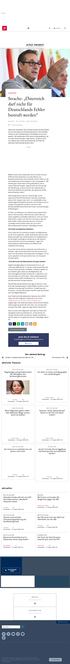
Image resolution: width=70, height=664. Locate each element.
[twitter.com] (8, 634)
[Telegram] (23, 634)
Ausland (11, 121)
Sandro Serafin (15, 438)
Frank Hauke (40, 545)
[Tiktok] (4, 638)
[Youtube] (13, 634)
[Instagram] (18, 634)
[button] (28, 28)
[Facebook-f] (4, 634)
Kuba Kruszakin (49, 397)
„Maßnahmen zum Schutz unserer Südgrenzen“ (24, 301)
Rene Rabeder (7, 545)
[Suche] (22, 626)
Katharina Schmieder (42, 505)
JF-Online (14, 399)
